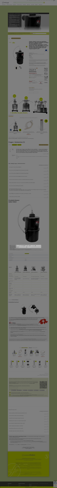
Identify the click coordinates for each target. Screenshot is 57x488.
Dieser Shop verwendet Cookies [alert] (28, 238)
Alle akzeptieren (37, 249)
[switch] (18, 245)
